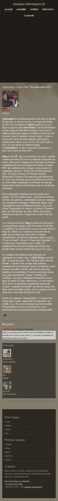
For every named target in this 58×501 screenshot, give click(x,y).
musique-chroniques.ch (33, 486)
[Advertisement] (29, 52)
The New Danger (9, 393)
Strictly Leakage (9, 361)
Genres (7, 452)
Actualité (21, 9)
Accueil (8, 9)
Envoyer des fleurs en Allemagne (17, 481)
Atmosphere (8, 87)
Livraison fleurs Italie (14, 484)
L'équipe (8, 425)
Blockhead (36, 248)
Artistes (34, 9)
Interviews (48, 9)
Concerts (29, 15)
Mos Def (6, 391)
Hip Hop (5, 113)
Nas (4, 374)
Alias (49, 248)
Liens (7, 433)
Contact (7, 429)
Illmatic (6, 377)
